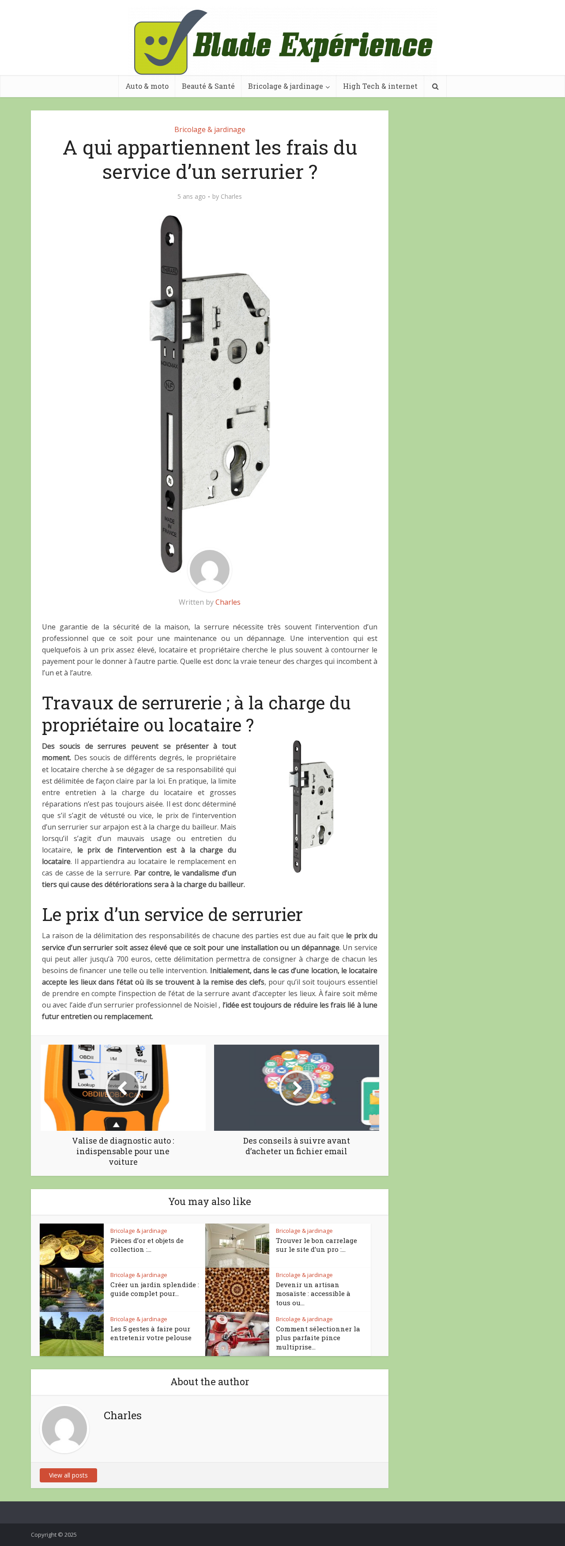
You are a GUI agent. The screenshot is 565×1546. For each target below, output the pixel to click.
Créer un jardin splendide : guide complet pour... (154, 1289)
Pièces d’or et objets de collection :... (147, 1245)
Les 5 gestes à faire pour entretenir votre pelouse (151, 1333)
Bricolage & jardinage (285, 86)
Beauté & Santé (208, 86)
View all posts (68, 1475)
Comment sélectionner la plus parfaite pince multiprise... (318, 1337)
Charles (231, 197)
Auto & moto (147, 86)
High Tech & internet (380, 86)
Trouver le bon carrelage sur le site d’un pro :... (316, 1245)
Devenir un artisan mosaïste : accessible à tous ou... (313, 1293)
